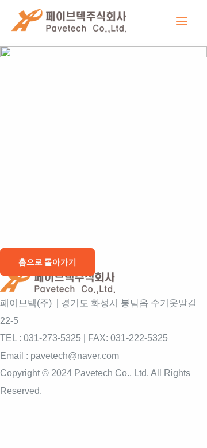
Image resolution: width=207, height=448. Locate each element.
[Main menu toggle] (181, 21)
